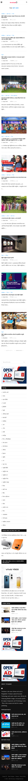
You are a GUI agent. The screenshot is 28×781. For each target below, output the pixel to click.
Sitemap (17, 776)
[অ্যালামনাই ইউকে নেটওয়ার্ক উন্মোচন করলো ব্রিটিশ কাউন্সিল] (14, 281)
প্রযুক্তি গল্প (5, 475)
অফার (4, 396)
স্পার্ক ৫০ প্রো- (23, 535)
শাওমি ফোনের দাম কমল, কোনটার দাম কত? (19, 733)
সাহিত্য (6, 255)
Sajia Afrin (5, 19)
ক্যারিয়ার (3, 13)
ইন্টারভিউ (4, 406)
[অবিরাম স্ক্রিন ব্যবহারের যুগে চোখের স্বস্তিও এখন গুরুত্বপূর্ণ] (5, 630)
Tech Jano (13, 778)
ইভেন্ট (2, 54)
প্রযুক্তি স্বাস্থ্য (6, 482)
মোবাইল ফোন (5, 507)
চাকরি (8, 215)
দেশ (3, 460)
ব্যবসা (4, 500)
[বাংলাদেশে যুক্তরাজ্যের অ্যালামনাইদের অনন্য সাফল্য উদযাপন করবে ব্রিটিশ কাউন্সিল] (14, 163)
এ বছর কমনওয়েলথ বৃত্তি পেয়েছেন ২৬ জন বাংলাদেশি (11, 218)
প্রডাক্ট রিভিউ (5, 467)
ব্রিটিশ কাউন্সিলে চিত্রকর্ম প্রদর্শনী (7, 257)
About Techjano (11, 776)
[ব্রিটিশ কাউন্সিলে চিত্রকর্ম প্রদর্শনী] (14, 243)
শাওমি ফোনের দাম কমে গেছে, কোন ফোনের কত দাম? (18, 715)
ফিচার (8, 292)
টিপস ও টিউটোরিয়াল (7, 439)
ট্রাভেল (4, 453)
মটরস (4, 503)
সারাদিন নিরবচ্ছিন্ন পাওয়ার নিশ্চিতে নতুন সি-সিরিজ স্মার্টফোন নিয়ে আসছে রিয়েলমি (18, 609)
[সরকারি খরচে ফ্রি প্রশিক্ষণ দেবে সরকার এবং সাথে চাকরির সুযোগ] (5, 725)
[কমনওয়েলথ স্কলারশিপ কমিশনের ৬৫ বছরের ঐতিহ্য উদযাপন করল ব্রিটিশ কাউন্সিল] (14, 84)
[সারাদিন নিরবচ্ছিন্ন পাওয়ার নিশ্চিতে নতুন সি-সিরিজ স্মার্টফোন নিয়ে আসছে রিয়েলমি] (5, 610)
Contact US (4, 776)
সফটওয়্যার (5, 518)
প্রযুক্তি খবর (5, 471)
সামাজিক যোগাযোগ (6, 521)
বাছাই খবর (8, 13)
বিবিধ (4, 493)
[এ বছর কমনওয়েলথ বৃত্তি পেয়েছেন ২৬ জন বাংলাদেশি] (14, 204)
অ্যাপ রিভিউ (5, 399)
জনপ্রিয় (4, 435)
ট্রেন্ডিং (4, 457)
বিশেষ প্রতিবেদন (14, 95)
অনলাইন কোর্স (5, 392)
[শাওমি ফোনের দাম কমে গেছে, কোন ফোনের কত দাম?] (5, 716)
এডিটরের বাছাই (6, 414)
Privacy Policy (23, 776)
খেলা (3, 424)
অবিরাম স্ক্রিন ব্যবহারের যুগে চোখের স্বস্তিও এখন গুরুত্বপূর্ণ (18, 629)
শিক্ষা (13, 13)
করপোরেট (4, 417)
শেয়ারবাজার (5, 514)
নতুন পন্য (5, 464)
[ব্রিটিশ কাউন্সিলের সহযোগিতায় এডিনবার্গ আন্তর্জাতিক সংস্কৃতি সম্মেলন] (14, 320)
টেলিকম (4, 450)
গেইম (4, 428)
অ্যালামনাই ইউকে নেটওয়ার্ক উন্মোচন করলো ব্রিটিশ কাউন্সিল (12, 294)
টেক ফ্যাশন (5, 442)
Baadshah (5, 338)
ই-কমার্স (4, 403)
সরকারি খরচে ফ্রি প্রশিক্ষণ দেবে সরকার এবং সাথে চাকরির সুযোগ (17, 724)
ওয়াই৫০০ (16, 598)
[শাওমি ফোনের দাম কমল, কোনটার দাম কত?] (5, 734)
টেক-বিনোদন (5, 446)
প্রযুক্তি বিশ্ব (5, 478)
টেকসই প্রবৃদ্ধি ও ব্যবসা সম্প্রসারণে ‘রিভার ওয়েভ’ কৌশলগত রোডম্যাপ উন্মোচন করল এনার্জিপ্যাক (18, 620)
